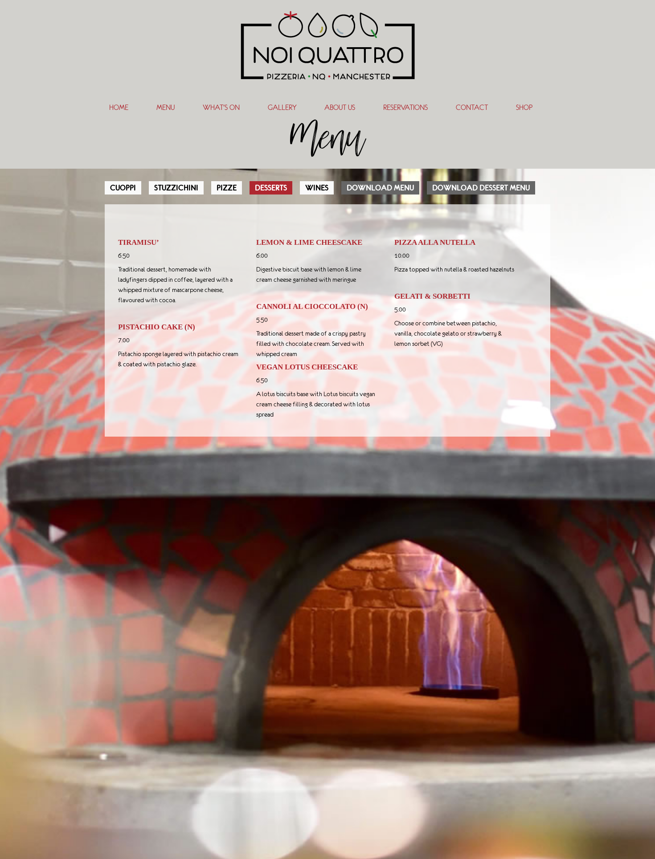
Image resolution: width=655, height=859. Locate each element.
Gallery (282, 107)
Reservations (405, 107)
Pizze (227, 187)
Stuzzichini (176, 187)
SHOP (524, 107)
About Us (339, 107)
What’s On (221, 107)
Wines (316, 187)
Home (118, 107)
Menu (165, 107)
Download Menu (380, 187)
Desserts (271, 187)
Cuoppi (123, 187)
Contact (472, 107)
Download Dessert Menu (481, 187)
